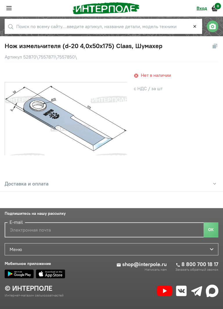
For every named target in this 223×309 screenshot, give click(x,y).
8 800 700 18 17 (199, 264)
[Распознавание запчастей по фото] (212, 26)
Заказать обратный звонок (196, 270)
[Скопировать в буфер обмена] (214, 46)
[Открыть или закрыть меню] (9, 8)
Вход (202, 8)
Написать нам (156, 270)
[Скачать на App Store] (50, 274)
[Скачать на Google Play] (19, 274)
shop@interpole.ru (144, 264)
